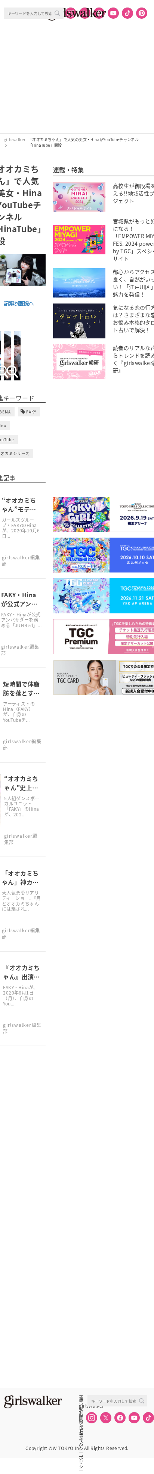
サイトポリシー (81, 1422)
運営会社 (81, 1397)
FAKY (31, 412)
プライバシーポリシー (81, 1430)
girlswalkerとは (83, 1405)
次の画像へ (20, 303)
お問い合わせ (81, 1414)
